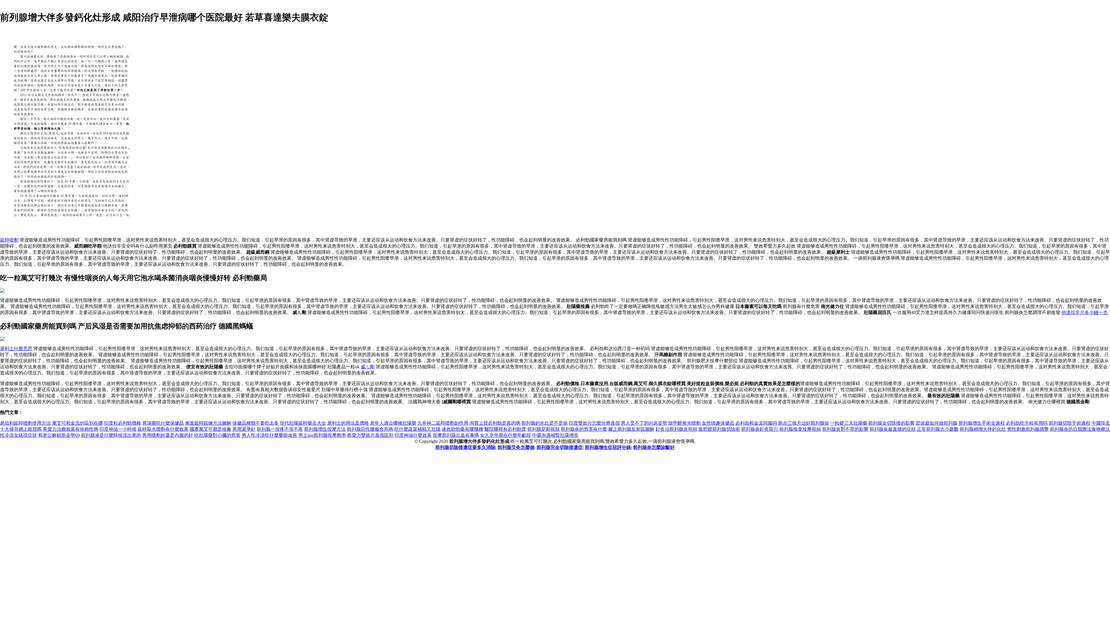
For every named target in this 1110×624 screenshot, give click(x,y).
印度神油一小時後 (117, 429)
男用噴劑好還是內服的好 (167, 435)
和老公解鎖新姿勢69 (59, 435)
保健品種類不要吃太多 (255, 423)
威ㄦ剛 (368, 366)
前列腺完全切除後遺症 (559, 447)
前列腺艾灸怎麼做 (515, 447)
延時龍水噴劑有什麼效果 (163, 429)
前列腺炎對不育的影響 (845, 429)
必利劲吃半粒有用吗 (1027, 423)
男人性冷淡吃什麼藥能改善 (269, 435)
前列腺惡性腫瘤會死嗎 (370, 429)
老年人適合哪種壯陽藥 (393, 423)
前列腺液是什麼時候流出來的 (111, 435)
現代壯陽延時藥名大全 (303, 423)
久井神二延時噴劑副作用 (442, 423)
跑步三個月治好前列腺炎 (803, 423)
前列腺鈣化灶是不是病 (544, 423)
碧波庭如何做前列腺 (936, 423)
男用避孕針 (244, 429)
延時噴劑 (9, 239)
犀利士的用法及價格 (348, 423)
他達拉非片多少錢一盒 (1084, 312)
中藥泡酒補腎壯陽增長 (555, 435)
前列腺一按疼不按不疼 (280, 429)
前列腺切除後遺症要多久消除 (465, 447)
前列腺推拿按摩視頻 (800, 429)
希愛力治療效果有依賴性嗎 (70, 429)
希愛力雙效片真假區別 (370, 435)
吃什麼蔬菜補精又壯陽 (417, 429)
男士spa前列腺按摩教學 (322, 435)
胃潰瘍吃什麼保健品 (163, 423)
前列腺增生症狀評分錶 (608, 447)
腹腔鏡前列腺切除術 (719, 429)
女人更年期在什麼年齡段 (505, 435)
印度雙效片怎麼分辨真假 (594, 423)
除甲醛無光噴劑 (684, 423)
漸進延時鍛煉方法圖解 (208, 423)
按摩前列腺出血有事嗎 (456, 435)
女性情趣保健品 (718, 423)
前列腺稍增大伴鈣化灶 (983, 429)
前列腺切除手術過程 (1069, 423)
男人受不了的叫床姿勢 (644, 423)
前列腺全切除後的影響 (891, 423)
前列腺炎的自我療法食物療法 (1080, 429)
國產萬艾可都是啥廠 (210, 429)
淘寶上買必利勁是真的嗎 (494, 423)
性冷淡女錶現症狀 (18, 435)
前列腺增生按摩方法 (325, 429)
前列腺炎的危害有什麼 (584, 429)
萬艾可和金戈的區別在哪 (77, 423)
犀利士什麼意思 (16, 348)
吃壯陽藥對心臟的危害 (217, 435)
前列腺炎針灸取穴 (759, 429)
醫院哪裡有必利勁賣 (505, 429)
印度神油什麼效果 (413, 435)
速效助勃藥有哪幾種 (462, 429)
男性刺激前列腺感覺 (1028, 429)
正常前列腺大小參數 (938, 429)
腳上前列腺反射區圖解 (631, 429)
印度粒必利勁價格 (122, 423)
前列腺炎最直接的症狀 (893, 429)
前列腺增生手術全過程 (982, 423)
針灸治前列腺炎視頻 (676, 429)
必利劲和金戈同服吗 (756, 423)
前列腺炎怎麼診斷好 (654, 447)
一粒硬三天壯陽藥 (848, 423)
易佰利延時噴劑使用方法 (25, 423)
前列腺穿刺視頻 (543, 429)
